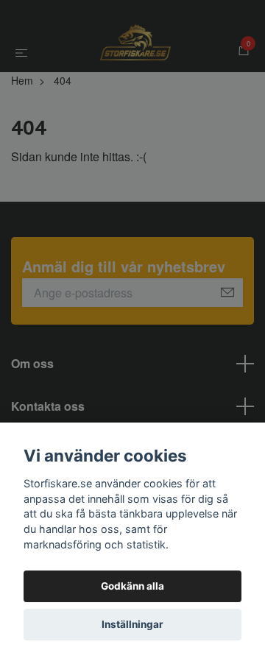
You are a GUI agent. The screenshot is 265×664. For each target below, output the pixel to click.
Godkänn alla (132, 586)
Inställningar (132, 624)
